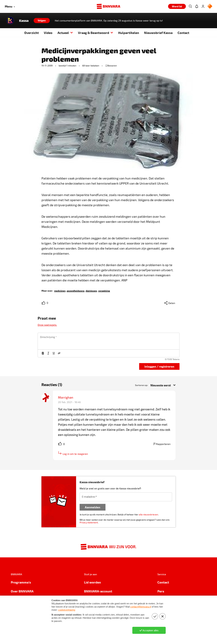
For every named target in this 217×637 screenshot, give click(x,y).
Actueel (63, 33)
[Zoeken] (190, 6)
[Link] (59, 353)
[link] (59, 290)
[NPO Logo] (209, 6)
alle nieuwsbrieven (148, 514)
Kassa (24, 20)
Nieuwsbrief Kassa (158, 33)
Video (48, 33)
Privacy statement (89, 522)
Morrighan (65, 397)
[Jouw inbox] (197, 6)
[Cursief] (48, 353)
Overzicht (31, 33)
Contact (183, 33)
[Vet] (42, 353)
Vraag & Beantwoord (93, 33)
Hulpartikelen (128, 33)
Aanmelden (92, 507)
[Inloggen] (203, 6)
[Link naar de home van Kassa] (10, 20)
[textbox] (108, 341)
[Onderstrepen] (53, 353)
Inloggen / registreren (159, 366)
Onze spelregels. (47, 324)
